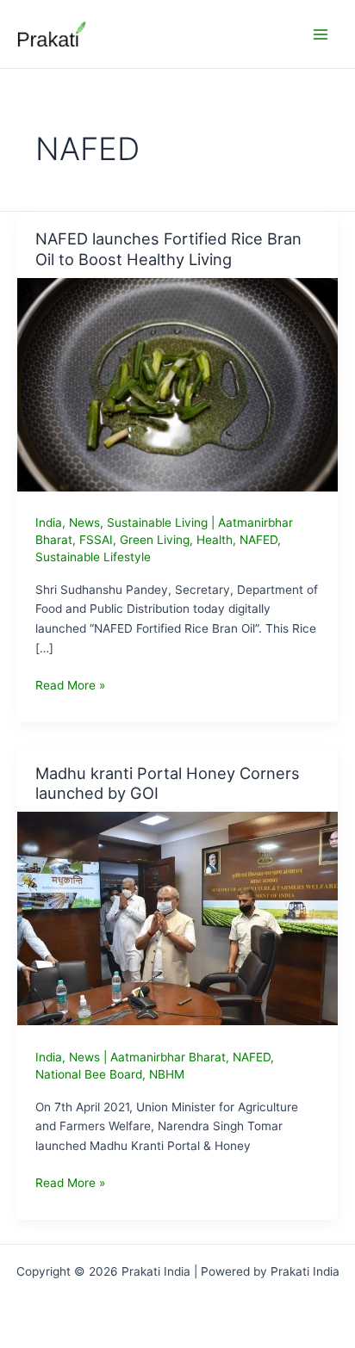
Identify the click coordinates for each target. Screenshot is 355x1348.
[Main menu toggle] (321, 34)
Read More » (70, 686)
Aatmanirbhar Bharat (168, 1057)
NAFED (258, 540)
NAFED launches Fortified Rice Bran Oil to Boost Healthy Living (168, 249)
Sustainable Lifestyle (93, 557)
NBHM (166, 1074)
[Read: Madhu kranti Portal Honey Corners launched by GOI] (177, 917)
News (84, 522)
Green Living (155, 540)
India (48, 522)
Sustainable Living (157, 522)
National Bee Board (88, 1074)
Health (214, 540)
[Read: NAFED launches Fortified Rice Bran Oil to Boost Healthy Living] (177, 383)
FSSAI (96, 540)
